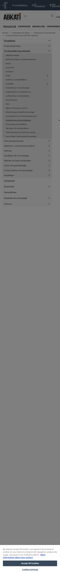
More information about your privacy (24, 556)
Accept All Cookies (30, 563)
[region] (30, 559)
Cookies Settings (30, 569)
